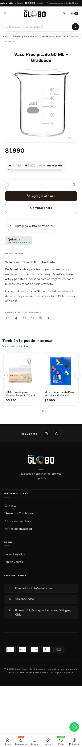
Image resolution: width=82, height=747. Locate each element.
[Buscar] (75, 26)
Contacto (10, 505)
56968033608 (25, 599)
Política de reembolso (18, 521)
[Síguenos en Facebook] (57, 434)
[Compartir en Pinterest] (40, 318)
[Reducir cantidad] (8, 184)
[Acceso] (64, 13)
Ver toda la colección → (16, 346)
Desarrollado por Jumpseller (58, 672)
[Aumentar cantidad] (74, 184)
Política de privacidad (18, 529)
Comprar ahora (41, 208)
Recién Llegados (14, 554)
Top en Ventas (13, 562)
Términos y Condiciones (19, 513)
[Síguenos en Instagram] (46, 434)
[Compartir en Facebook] (8, 318)
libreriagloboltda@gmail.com (33, 588)
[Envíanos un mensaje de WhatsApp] (74, 727)
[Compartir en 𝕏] (16, 318)
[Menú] (5, 13)
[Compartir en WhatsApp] (24, 318)
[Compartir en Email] (32, 318)
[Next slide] (77, 375)
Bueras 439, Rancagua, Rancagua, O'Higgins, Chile (43, 612)
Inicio (6, 36)
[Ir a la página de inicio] (35, 13)
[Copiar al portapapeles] (48, 318)
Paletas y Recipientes (25, 36)
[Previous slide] (4, 375)
